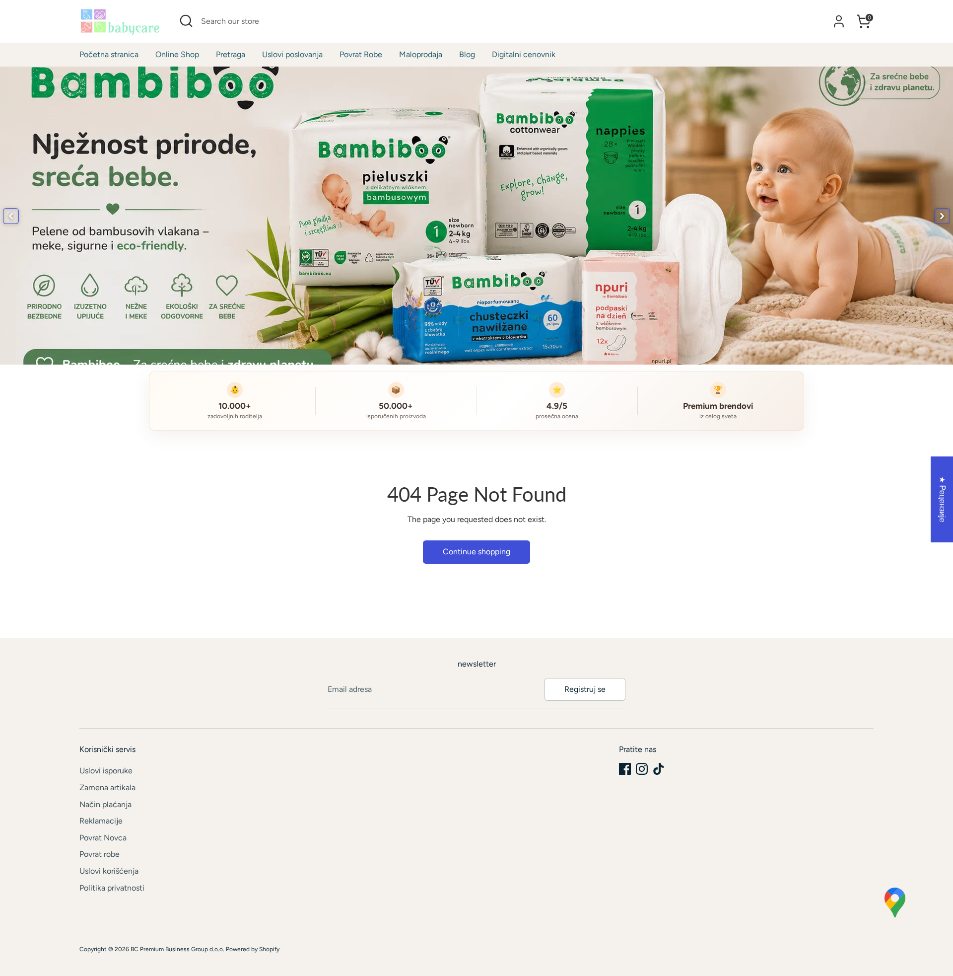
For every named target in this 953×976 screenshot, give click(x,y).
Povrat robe (99, 854)
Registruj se (585, 689)
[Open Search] (186, 21)
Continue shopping (476, 551)
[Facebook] (625, 769)
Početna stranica (108, 54)
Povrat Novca (103, 837)
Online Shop (177, 54)
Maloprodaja (420, 54)
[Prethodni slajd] (10, 216)
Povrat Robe (361, 54)
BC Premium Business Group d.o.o (177, 949)
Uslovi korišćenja (108, 871)
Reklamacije (101, 821)
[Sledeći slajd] (942, 216)
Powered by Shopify (252, 949)
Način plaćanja (105, 804)
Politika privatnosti (111, 888)
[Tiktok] (659, 769)
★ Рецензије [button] (942, 499)
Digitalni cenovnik (523, 54)
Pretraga (230, 54)
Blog (467, 54)
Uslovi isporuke (106, 770)
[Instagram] (642, 769)
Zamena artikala (107, 787)
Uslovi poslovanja (292, 54)
